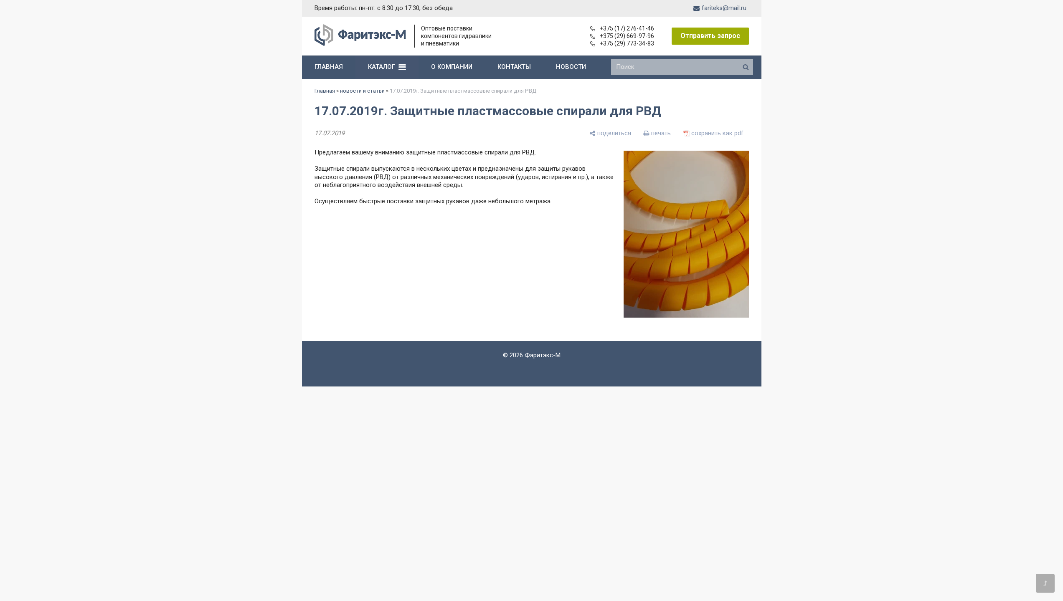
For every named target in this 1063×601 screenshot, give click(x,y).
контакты (514, 67)
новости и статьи (362, 91)
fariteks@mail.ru (724, 8)
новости (571, 67)
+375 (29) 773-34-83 (627, 43)
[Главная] (360, 44)
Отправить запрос (710, 36)
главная (329, 67)
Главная (325, 91)
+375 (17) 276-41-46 (627, 28)
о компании (451, 67)
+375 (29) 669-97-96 (627, 36)
